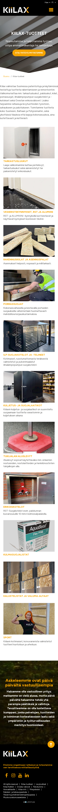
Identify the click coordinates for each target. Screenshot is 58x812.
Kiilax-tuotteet (27, 784)
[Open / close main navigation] (51, 10)
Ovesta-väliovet (23, 787)
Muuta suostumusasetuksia (14, 797)
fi (53, 2)
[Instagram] (13, 776)
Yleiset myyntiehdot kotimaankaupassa (19, 795)
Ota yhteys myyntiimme (29, 53)
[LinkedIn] (27, 776)
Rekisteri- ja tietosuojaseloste (15, 792)
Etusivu (6, 76)
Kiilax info (22, 789)
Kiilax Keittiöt (8, 787)
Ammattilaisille (9, 789)
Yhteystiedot (35, 789)
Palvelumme (38, 787)
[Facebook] (6, 776)
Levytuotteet (41, 784)
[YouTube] (20, 776)
